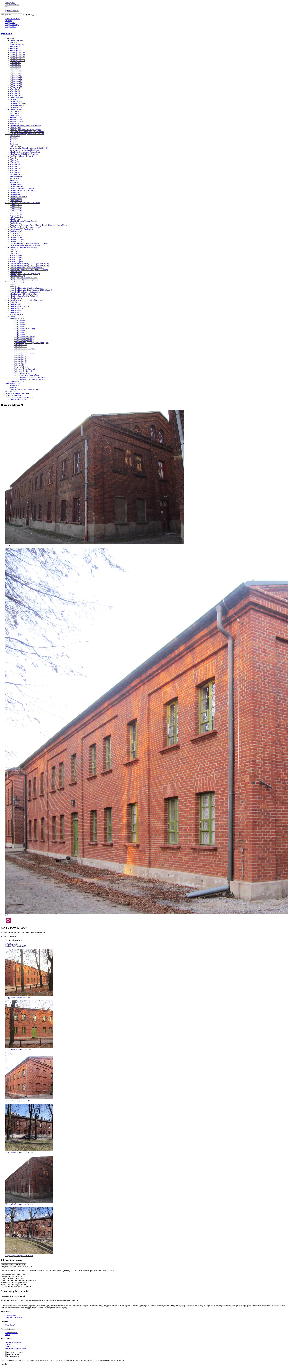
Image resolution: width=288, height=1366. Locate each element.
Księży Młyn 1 (19, 320)
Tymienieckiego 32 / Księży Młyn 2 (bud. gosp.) (31, 343)
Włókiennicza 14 (16, 81)
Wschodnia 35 (15, 170)
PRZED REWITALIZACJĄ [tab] (15, 946)
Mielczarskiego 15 (16, 257)
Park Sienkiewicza (16, 217)
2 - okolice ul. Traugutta (13, 109)
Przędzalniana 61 (20, 357)
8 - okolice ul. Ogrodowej (14, 282)
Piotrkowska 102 (16, 205)
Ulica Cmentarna (16, 272)
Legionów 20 (14, 286)
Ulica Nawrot (15, 219)
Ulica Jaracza (14, 99)
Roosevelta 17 (15, 235)
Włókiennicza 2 (15, 63)
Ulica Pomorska (15, 193)
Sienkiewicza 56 (16, 237)
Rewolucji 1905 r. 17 (17, 57)
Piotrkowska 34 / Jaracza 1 (19, 306)
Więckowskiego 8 (16, 314)
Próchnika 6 (14, 302)
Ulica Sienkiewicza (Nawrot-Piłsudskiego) (25, 245)
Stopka (7, 7)
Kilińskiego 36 (15, 51)
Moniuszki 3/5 (15, 385)
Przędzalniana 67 (20, 361)
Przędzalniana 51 (20, 347)
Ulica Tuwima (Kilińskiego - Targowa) (24, 154)
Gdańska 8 (14, 284)
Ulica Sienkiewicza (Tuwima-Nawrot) (23, 221)
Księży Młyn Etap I (12, 25)
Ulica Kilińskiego (16, 101)
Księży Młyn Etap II (17, 381)
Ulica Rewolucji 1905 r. (18, 103)
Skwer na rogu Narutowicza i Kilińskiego (24, 150)
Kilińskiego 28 (15, 48)
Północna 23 (14, 162)
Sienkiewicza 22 (16, 117)
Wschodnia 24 (15, 168)
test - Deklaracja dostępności (15, 1348)
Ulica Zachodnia (16, 201)
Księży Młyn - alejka (21, 373)
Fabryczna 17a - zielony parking (25, 369)
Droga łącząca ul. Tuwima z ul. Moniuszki (25, 389)
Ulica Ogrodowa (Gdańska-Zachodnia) (24, 296)
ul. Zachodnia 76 (11, 391)
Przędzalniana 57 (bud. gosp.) (25, 353)
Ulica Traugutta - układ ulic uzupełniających (25, 130)
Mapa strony (9, 1346)
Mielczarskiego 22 (16, 259)
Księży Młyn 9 (10, 27)
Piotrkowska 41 (15, 310)
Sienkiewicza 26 (16, 119)
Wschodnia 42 (15, 172)
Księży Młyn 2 (19, 322)
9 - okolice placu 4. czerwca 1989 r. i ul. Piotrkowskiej (24, 300)
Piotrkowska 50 (15, 312)
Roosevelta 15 (15, 233)
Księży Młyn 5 (19, 326)
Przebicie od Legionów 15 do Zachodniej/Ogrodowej (29, 288)
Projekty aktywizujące (13, 395)
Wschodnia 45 (15, 89)
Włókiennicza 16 (16, 85)
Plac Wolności (15, 178)
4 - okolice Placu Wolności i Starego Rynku (20, 156)
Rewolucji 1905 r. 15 (17, 55)
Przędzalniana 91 (20, 363)
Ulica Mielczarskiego (17, 276)
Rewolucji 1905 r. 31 (17, 61)
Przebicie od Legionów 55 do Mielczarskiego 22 (27, 268)
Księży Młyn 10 (20, 335)
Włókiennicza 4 (15, 67)
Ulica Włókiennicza (17, 105)
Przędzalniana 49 (20, 345)
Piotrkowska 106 (16, 207)
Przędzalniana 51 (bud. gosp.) (25, 349)
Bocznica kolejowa (21, 367)
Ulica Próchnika (15, 195)
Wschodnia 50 (15, 91)
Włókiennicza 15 (16, 83)
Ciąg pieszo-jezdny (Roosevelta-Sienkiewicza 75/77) (28, 243)
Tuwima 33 (14, 138)
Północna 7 (14, 160)
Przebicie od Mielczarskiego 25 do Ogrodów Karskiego (30, 266)
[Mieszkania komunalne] (8, 923)
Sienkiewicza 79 (16, 241)
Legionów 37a (15, 251)
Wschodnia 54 (15, 95)
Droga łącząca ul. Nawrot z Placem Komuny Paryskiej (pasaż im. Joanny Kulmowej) (40, 225)
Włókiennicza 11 (16, 77)
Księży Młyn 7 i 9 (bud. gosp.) (25, 328)
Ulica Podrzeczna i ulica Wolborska (22, 191)
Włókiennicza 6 (15, 71)
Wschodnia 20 (15, 164)
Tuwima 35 (14, 140)
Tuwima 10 (14, 387)
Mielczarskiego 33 (16, 262)
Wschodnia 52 (15, 93)
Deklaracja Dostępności (13, 1342)
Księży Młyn (10, 23)
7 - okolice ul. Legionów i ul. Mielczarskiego (21, 247)
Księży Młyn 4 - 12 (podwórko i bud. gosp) (29, 379)
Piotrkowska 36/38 (16, 308)
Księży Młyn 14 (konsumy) (24, 339)
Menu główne (10, 3)
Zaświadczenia (10, 1315)
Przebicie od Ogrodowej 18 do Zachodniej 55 (26, 292)
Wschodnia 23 (15, 166)
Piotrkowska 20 (15, 304)
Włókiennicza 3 (15, 65)
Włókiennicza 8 (15, 75)
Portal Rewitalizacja (12, 19)
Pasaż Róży (14, 180)
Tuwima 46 (14, 142)
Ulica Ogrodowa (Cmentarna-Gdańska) (24, 278)
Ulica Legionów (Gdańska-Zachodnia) (23, 294)
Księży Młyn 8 (19, 330)
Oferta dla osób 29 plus (18, 399)
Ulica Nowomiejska (17, 186)
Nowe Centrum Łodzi (13, 383)
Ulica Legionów (15, 184)
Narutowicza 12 (15, 113)
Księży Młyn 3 (19, 324)
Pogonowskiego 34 (17, 44)
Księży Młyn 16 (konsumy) (24, 341)
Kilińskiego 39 (15, 136)
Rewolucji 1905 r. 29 (17, 59)
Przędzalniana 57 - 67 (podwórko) (26, 375)
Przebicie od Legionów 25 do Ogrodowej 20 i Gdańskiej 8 (31, 290)
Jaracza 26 (13, 42)
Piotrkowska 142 (16, 231)
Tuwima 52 (14, 144)
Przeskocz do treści (12, 5)
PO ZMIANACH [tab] (11, 944)
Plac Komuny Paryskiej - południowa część (25, 227)
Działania (8, 21)
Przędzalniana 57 (20, 351)
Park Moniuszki (15, 146)
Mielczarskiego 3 (16, 255)
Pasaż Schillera (15, 223)
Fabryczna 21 (19, 365)
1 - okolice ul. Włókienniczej (15, 40)
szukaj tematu (27, 15)
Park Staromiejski (16, 176)
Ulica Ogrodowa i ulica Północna (22, 188)
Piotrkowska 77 (15, 115)
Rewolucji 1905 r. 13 (17, 53)
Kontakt (8, 1344)
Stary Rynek (14, 182)
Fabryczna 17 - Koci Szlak (23, 371)
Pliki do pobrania (11, 1333)
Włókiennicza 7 (15, 73)
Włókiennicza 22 (16, 87)
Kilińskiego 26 (15, 46)
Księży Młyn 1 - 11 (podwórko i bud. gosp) (29, 377)
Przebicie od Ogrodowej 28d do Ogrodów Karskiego (29, 270)
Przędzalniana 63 (20, 359)
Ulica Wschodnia (16, 107)
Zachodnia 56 (15, 174)
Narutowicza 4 (15, 111)
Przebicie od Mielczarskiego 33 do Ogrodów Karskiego (30, 264)
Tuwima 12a (14, 124)
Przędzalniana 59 (20, 355)
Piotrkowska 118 (16, 211)
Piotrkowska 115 (16, 209)
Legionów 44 (14, 253)
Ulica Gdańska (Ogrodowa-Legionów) (24, 280)
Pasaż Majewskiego (17, 97)
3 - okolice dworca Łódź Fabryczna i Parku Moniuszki (24, 134)
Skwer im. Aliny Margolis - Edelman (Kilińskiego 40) (29, 148)
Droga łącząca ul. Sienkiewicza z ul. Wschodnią (27, 132)
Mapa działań (10, 38)
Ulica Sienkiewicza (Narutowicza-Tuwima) (25, 126)
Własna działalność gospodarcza (21, 397)
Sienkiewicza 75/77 (17, 239)
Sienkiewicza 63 (16, 215)
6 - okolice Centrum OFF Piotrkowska (19, 229)
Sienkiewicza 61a (16, 213)
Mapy (7, 1335)
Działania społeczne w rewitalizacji (17, 393)
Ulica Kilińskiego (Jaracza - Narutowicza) (25, 152)
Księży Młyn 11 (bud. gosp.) (24, 337)
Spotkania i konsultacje (13, 1317)
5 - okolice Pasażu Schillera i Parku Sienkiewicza (22, 203)
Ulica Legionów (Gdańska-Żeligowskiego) (25, 274)
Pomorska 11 (14, 158)
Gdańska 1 (14, 249)
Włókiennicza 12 (16, 79)
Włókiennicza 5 (15, 69)
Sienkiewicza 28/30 (17, 122)
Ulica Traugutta (15, 128)
